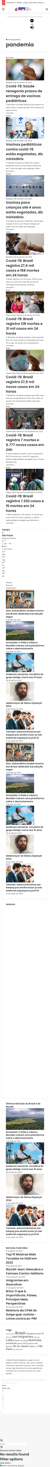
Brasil (20, 1333)
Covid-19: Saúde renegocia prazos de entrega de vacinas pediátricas (24, 93)
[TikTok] (3, 1407)
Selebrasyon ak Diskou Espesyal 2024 (24, 705)
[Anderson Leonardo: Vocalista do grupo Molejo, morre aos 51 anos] (20, 671)
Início (9, 40)
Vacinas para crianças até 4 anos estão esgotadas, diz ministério (24, 209)
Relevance (4, 1450)
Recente (9, 585)
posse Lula (32, 1343)
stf (36, 1346)
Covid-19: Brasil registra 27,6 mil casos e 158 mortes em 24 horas (22, 268)
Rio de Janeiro (21, 1346)
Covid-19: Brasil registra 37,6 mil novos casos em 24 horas (22, 384)
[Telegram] (3, 1404)
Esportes (9, 1337)
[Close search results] (1, 1447)
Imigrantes (25, 1336)
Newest (12, 1450)
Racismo (9, 1346)
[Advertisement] (25, 1000)
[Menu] (3, 10)
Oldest (19, 1450)
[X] (3, 1394)
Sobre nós (6, 1388)
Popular (9, 583)
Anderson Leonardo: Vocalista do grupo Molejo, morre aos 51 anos (24, 676)
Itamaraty (37, 1337)
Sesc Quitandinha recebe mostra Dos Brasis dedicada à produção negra (24, 613)
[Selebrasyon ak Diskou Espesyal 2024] (20, 700)
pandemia (11, 1343)
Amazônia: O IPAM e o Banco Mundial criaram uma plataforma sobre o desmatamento (25, 645)
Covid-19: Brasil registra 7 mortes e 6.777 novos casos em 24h (25, 442)
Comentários (11, 588)
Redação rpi (10, 82)
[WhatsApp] (2, 1410)
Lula (9, 1340)
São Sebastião (17, 1349)
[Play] (32, 21)
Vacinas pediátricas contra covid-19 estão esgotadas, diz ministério (24, 151)
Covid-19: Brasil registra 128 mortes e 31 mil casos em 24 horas (24, 326)
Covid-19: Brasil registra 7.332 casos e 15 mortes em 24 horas (25, 503)
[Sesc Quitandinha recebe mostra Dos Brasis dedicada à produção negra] (20, 608)
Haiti (15, 1336)
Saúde (32, 1346)
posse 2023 (22, 1343)
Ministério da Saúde (20, 1340)
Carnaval (30, 1333)
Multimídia (34, 1340)
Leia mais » (10, 113)
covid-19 (39, 1333)
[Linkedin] (2, 1396)
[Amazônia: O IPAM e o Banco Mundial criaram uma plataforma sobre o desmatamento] (20, 640)
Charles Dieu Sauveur (14, 315)
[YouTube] (3, 1399)
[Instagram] (2, 1402)
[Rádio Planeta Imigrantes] (25, 9)
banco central (10, 1334)
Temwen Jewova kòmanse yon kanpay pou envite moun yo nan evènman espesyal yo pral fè (24, 734)
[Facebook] (3, 1391)
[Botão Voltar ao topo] (0, 1412)
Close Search (5, 1463)
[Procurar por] (47, 10)
